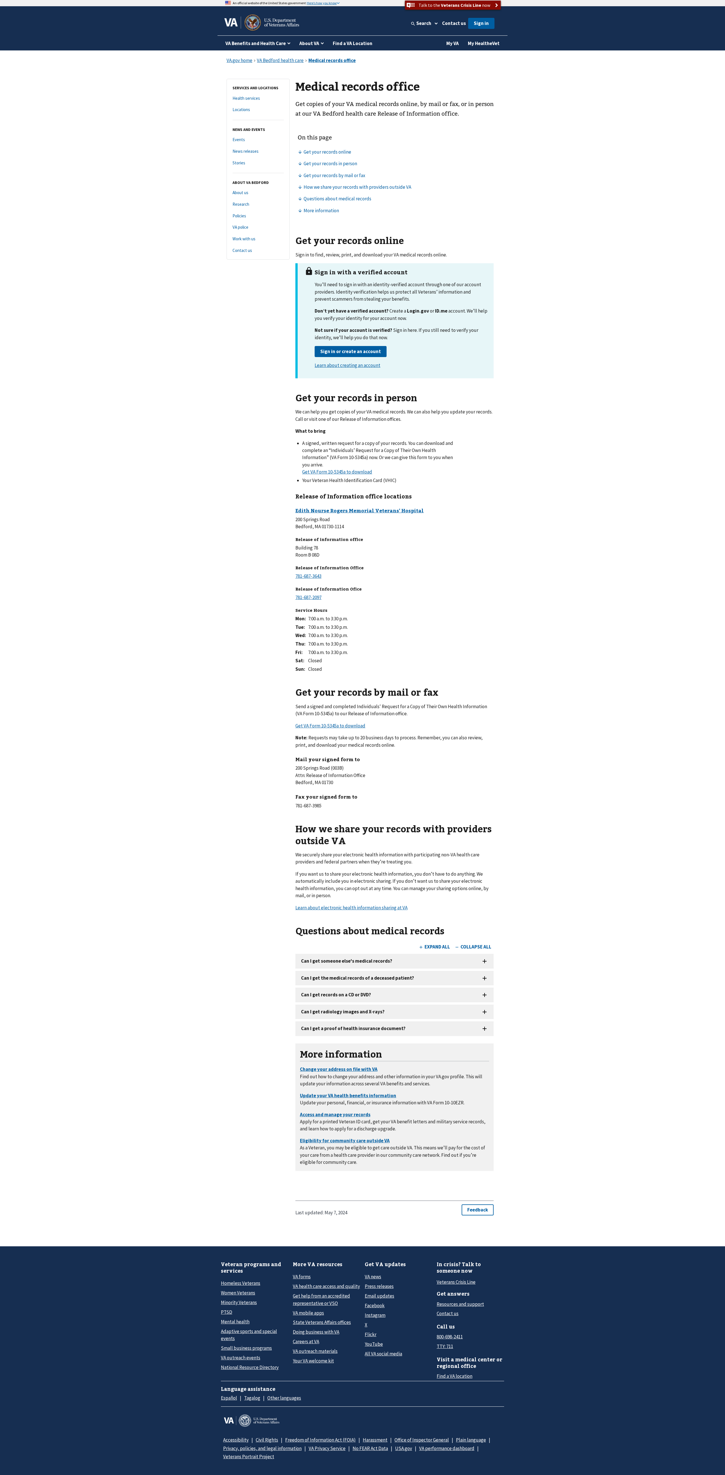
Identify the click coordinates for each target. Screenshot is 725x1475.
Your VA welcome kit (313, 1361)
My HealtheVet (484, 43)
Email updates (379, 1296)
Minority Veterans (239, 1302)
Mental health (235, 1322)
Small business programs (246, 1348)
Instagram (375, 1315)
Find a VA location (454, 1376)
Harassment (375, 1440)
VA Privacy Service (327, 1448)
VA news (373, 1277)
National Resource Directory (250, 1367)
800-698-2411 (450, 1337)
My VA (452, 43)
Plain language (471, 1440)
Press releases (379, 1286)
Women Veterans (238, 1293)
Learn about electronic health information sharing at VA (351, 908)
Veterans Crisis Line (456, 1282)
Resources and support (460, 1304)
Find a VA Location (352, 43)
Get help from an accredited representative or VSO (321, 1299)
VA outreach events (240, 1358)
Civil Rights (267, 1440)
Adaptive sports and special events (249, 1335)
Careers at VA (306, 1341)
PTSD (226, 1312)
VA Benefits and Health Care (255, 43)
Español (229, 1398)
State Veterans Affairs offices (322, 1322)
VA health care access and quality (326, 1286)
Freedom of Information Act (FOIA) (320, 1440)
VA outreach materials (315, 1351)
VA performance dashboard (446, 1448)
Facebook (375, 1305)
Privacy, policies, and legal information (262, 1448)
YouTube (374, 1344)
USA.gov (403, 1448)
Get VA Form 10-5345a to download (337, 472)
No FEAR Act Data (370, 1448)
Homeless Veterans (240, 1283)
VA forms (302, 1277)
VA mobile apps (308, 1313)
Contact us (454, 23)
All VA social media (383, 1354)
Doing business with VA (316, 1332)
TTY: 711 (445, 1346)
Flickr (370, 1334)
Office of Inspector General (422, 1440)
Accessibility (236, 1440)
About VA (309, 43)
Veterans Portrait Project (248, 1456)
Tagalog (252, 1398)
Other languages (284, 1398)
